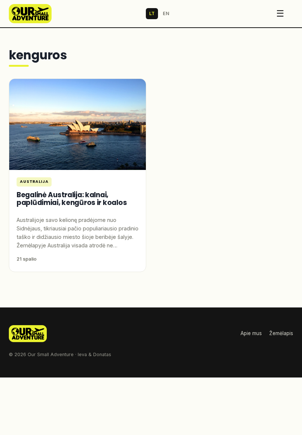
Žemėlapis (281, 333)
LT (152, 13)
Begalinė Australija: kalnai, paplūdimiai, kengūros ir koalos (72, 199)
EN (166, 13)
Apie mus (251, 333)
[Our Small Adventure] (30, 13)
